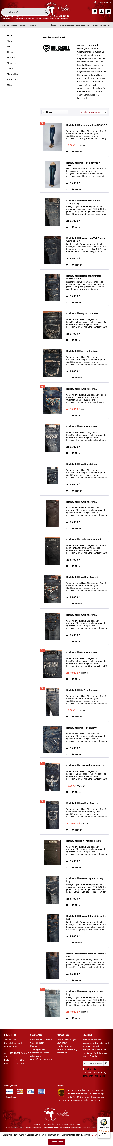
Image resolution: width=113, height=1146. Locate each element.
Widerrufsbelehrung (39, 1052)
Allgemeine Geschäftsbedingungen (41, 1058)
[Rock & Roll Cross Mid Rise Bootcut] (52, 777)
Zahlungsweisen (37, 1049)
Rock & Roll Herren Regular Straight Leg (85, 880)
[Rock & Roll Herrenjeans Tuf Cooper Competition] (52, 250)
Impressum (62, 1052)
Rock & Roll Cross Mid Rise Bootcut (85, 765)
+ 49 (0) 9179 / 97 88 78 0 (16, 1054)
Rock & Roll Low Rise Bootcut (82, 577)
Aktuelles (11, 63)
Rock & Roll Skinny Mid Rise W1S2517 (86, 125)
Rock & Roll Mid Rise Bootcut (82, 351)
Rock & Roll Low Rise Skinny (81, 388)
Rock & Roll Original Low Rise (82, 313)
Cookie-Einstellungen (66, 1039)
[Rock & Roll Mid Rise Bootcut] (52, 362)
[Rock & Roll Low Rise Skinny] (52, 400)
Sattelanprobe (13, 79)
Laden (10, 68)
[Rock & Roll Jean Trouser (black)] (52, 852)
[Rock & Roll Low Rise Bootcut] (52, 588)
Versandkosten (37, 1042)
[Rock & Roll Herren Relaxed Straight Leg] (52, 927)
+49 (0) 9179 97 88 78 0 (13, 16)
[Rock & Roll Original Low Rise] (52, 325)
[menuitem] (25, 12)
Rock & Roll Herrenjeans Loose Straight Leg (83, 202)
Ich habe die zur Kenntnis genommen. (95, 1072)
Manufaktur (12, 74)
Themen (11, 52)
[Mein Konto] (101, 11)
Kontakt (33, 1046)
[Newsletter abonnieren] (106, 1063)
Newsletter (62, 1042)
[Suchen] (46, 12)
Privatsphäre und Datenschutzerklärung (67, 1048)
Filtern (49, 112)
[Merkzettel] (94, 11)
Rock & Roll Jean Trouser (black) (83, 840)
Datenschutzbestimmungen (95, 1072)
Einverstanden (56, 1141)
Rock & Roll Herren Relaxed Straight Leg (86, 917)
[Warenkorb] (108, 11)
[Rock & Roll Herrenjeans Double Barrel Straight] (52, 287)
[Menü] (108, 1118)
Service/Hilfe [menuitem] (102, 2)
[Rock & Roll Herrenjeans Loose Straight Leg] (52, 212)
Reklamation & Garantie (41, 1039)
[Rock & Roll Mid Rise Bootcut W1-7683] (52, 174)
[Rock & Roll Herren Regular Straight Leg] (52, 890)
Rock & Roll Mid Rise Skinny (81, 727)
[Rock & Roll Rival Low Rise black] (52, 551)
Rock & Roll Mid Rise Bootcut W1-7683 (84, 164)
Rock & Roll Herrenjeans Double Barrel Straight (83, 277)
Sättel (9, 85)
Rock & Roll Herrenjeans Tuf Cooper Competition (85, 239)
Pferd (9, 41)
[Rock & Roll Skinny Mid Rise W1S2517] (52, 136)
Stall (9, 46)
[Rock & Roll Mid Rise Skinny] (52, 739)
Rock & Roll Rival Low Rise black (83, 539)
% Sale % (11, 57)
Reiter (10, 35)
